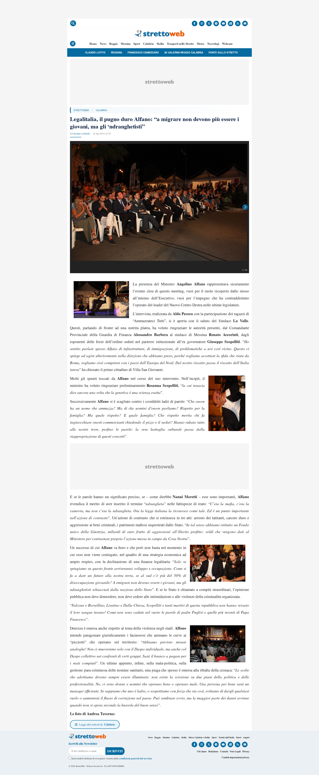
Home (93, 44)
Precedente (73, 207)
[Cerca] (73, 23)
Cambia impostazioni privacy (235, 757)
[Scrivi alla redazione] (245, 23)
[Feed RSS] (238, 23)
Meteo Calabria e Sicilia (199, 737)
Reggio (113, 44)
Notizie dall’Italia (226, 737)
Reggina (116, 52)
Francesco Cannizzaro (143, 52)
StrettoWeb (81, 110)
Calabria (148, 44)
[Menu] (73, 43)
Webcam (227, 44)
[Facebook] (194, 23)
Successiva (245, 207)
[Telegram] (216, 23)
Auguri (246, 737)
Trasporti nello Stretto (180, 44)
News (103, 44)
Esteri (238, 737)
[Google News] (230, 23)
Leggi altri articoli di (97, 724)
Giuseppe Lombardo (81, 133)
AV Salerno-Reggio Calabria (183, 52)
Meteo (200, 44)
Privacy (245, 751)
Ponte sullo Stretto (223, 52)
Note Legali (235, 751)
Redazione (213, 751)
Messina (126, 44)
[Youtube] (223, 23)
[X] (209, 23)
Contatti (224, 751)
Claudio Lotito (95, 52)
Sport (136, 44)
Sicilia (160, 44)
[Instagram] (202, 23)
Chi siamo (202, 751)
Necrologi (213, 44)
